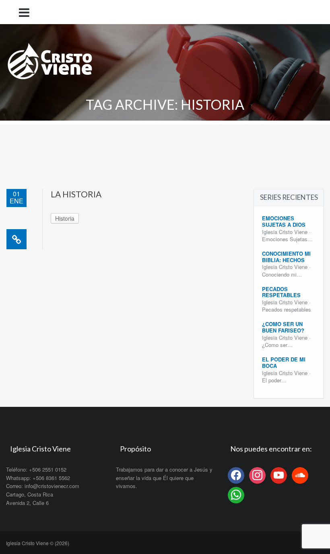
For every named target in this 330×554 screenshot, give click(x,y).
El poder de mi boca (283, 362)
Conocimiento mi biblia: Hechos (286, 257)
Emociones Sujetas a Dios (283, 221)
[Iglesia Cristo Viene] (50, 59)
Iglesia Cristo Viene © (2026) (37, 543)
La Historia (76, 194)
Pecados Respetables (281, 292)
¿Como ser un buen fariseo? (283, 327)
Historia (64, 218)
